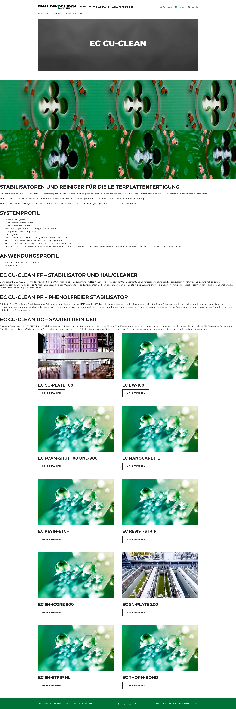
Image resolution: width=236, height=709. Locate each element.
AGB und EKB (86, 703)
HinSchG (58, 703)
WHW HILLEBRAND (98, 7)
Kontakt (99, 703)
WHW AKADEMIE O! (122, 7)
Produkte (56, 13)
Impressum (70, 703)
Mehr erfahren (51, 393)
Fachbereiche (72, 13)
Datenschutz (44, 703)
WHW (82, 7)
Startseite (43, 13)
